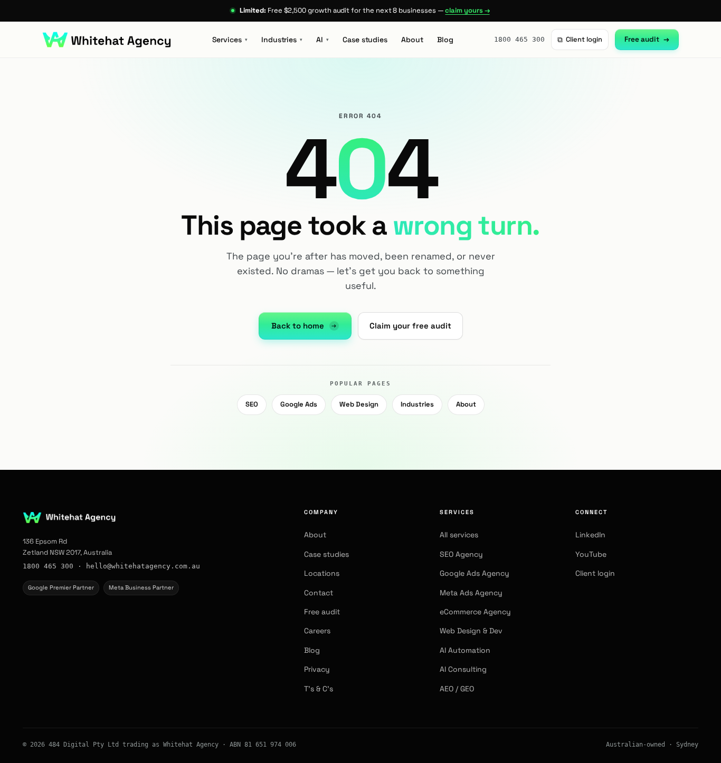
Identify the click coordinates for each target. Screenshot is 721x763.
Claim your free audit (410, 326)
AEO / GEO (457, 688)
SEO (251, 404)
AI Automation (465, 650)
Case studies (365, 39)
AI (322, 39)
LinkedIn (590, 534)
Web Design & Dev (471, 630)
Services (230, 39)
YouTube (590, 554)
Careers (317, 630)
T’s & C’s (318, 688)
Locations (321, 573)
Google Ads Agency (474, 573)
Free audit (646, 39)
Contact (318, 592)
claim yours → (467, 10)
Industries (281, 39)
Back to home (304, 326)
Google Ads (298, 404)
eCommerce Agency (475, 611)
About (412, 39)
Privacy (317, 669)
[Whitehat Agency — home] (106, 39)
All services (459, 534)
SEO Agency (461, 554)
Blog (445, 39)
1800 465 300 (519, 39)
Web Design (358, 404)
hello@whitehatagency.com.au (143, 566)
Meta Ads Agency (471, 592)
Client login (579, 39)
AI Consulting (463, 669)
